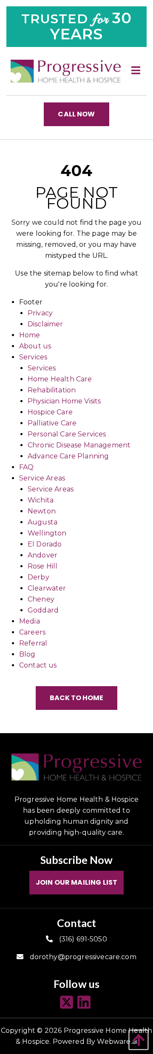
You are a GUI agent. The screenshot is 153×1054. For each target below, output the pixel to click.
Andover (42, 555)
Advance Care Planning (68, 456)
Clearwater (47, 588)
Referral (33, 643)
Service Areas (42, 478)
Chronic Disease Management (79, 445)
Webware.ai (117, 1041)
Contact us (38, 665)
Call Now (76, 114)
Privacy (40, 313)
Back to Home (76, 698)
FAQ (26, 467)
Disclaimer (45, 324)
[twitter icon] (67, 1003)
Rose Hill (42, 566)
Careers (32, 632)
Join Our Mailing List (76, 882)
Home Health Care (60, 379)
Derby (38, 577)
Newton (42, 511)
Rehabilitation (52, 390)
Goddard (43, 610)
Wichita (41, 500)
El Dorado (45, 544)
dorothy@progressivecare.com (83, 957)
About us (35, 346)
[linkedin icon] (85, 1003)
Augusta (42, 522)
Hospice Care (50, 412)
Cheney (41, 599)
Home (29, 335)
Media (29, 621)
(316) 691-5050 (83, 939)
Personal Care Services (67, 434)
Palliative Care (52, 423)
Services (33, 357)
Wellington (47, 533)
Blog (27, 654)
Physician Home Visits (64, 401)
